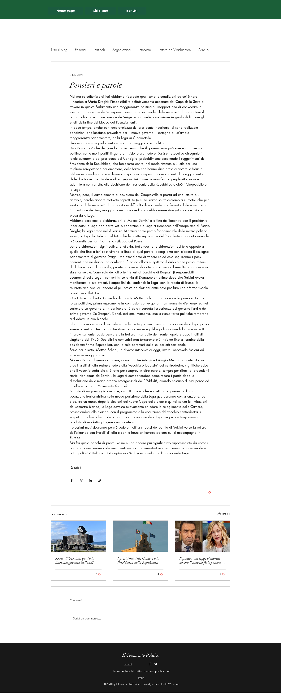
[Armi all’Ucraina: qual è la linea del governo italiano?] (78, 536)
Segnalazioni (121, 49)
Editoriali (81, 49)
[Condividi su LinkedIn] (90, 480)
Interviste (145, 49)
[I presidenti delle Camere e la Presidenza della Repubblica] (140, 536)
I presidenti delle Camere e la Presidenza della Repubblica (138, 560)
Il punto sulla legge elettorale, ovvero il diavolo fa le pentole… (202, 560)
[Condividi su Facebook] (71, 480)
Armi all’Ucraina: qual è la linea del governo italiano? (74, 560)
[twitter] (156, 664)
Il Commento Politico (141, 655)
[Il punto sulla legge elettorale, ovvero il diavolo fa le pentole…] (202, 536)
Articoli (100, 49)
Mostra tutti (224, 513)
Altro (201, 49)
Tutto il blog (59, 49)
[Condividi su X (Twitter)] (81, 480)
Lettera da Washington (174, 49)
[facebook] (150, 664)
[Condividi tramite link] (100, 480)
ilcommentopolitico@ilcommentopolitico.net (141, 671)
